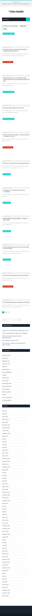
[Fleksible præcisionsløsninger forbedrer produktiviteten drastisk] (16, 40)
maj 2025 (4, 444)
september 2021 (6, 568)
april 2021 (4, 579)
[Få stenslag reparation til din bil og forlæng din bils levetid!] (16, 237)
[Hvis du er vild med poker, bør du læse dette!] (16, 266)
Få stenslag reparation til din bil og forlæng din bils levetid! (16, 247)
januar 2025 (5, 455)
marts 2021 (5, 581)
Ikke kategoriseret (6, 383)
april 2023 (4, 514)
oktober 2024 (5, 464)
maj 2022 (4, 545)
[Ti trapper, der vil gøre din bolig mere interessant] (16, 180)
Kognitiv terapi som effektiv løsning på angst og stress (16, 3)
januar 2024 (5, 489)
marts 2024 (5, 483)
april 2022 (4, 548)
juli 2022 (4, 540)
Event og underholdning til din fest (13, 108)
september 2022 (6, 534)
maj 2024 (4, 478)
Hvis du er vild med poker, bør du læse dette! (16, 275)
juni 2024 (4, 475)
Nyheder (4, 394)
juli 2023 (4, 506)
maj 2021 (4, 576)
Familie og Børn (6, 369)
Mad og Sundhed (7, 62)
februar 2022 (5, 553)
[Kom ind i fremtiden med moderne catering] (16, 153)
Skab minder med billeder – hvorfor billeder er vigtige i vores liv (16, 135)
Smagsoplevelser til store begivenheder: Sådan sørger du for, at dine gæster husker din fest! (16, 79)
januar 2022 (5, 556)
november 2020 (6, 593)
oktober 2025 (5, 430)
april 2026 (4, 413)
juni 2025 (4, 441)
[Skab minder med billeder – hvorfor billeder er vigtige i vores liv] (16, 125)
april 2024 (4, 481)
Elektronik (4, 366)
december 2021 (6, 559)
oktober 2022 (5, 531)
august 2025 (5, 436)
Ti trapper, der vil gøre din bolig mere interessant (14, 190)
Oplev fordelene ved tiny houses (10, 340)
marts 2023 (5, 517)
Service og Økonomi (7, 397)
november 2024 (6, 461)
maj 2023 (4, 511)
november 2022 (6, 528)
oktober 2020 (5, 596)
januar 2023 (5, 523)
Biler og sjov (6, 231)
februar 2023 (5, 520)
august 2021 (5, 570)
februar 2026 (5, 419)
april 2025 (4, 447)
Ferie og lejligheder (8, 92)
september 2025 (6, 433)
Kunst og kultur (6, 389)
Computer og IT (6, 364)
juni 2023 (4, 509)
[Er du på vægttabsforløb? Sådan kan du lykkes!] (16, 293)
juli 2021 (4, 573)
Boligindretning (6, 361)
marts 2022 (5, 551)
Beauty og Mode (6, 355)
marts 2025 (5, 450)
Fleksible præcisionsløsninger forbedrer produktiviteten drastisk (15, 50)
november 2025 (6, 427)
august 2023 (5, 503)
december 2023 (6, 492)
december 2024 (6, 458)
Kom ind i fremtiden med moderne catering (16, 163)
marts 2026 (5, 416)
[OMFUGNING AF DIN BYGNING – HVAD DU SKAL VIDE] (16, 209)
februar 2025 (5, 453)
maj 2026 (4, 411)
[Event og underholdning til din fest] (16, 98)
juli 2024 (4, 472)
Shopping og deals (6, 400)
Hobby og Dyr (5, 378)
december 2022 (6, 525)
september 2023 (6, 500)
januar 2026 (5, 422)
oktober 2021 (5, 565)
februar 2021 (5, 584)
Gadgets (4, 375)
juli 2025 (4, 439)
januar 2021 (5, 587)
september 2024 (6, 467)
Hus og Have (6, 174)
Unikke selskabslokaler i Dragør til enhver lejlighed (14, 333)
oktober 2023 (5, 497)
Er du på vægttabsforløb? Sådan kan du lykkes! (16, 302)
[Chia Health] (16, 11)
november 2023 (6, 495)
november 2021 (6, 562)
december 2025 (6, 425)
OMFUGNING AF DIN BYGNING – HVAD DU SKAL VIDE (15, 219)
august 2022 (5, 537)
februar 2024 (5, 486)
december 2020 (6, 590)
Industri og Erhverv (8, 33)
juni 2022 (4, 542)
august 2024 (5, 469)
